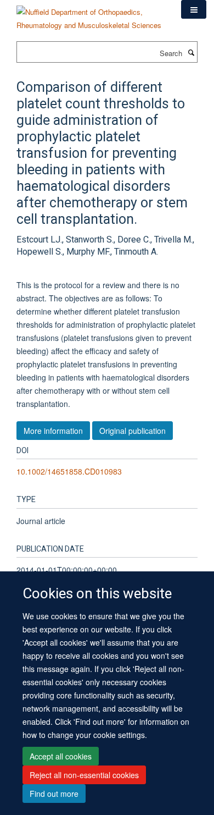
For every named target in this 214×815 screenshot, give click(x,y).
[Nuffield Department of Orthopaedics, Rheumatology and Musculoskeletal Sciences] (90, 14)
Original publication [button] (132, 430)
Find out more (54, 793)
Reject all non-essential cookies (84, 774)
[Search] (191, 52)
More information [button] (53, 430)
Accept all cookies (61, 756)
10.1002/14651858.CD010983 (69, 471)
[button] (193, 9)
